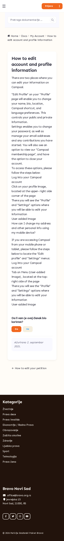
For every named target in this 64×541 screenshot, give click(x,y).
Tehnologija (10, 456)
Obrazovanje (10, 430)
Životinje (8, 409)
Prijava (49, 6)
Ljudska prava (11, 445)
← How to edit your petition (29, 368)
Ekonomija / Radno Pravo (18, 424)
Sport (6, 451)
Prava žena (9, 461)
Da (16, 329)
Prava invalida (11, 419)
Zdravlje (7, 440)
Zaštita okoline (12, 435)
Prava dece (9, 414)
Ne (27, 329)
